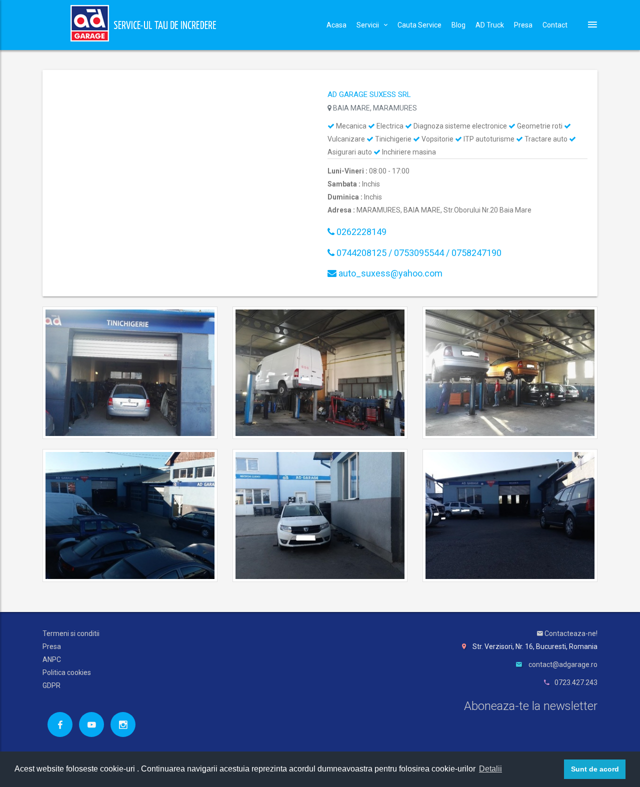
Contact (555, 25)
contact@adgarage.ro (563, 664)
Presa (523, 25)
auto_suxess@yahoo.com (389, 273)
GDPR (51, 686)
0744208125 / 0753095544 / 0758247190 (418, 253)
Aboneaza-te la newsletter (531, 706)
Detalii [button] (490, 768)
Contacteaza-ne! (570, 634)
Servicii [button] (367, 25)
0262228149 (360, 231)
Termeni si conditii (71, 634)
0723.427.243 (576, 682)
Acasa (336, 25)
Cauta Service (420, 25)
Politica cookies (66, 672)
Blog (459, 25)
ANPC (51, 660)
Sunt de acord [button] (595, 769)
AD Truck (490, 25)
